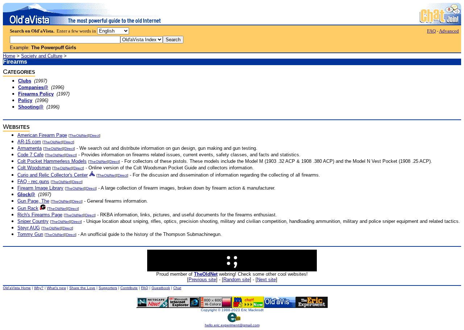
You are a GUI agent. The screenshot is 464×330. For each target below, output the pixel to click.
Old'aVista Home (17, 288)
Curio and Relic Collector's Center (52, 175)
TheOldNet (79, 136)
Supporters (108, 288)
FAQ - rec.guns (33, 181)
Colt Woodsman (34, 167)
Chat (177, 288)
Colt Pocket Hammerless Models (52, 161)
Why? (39, 288)
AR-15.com (29, 141)
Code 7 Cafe (30, 154)
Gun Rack (27, 208)
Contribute (129, 288)
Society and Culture (41, 56)
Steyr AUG (28, 227)
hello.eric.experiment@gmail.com (232, 325)
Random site (236, 279)
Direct (94, 136)
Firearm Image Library (40, 188)
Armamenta (29, 148)
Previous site (202, 279)
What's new (56, 288)
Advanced (449, 31)
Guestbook (161, 288)
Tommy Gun (30, 234)
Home (9, 56)
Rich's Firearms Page (39, 214)
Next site (266, 279)
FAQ (431, 31)
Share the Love (82, 288)
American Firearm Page (42, 135)
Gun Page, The (33, 201)
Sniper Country (33, 221)
